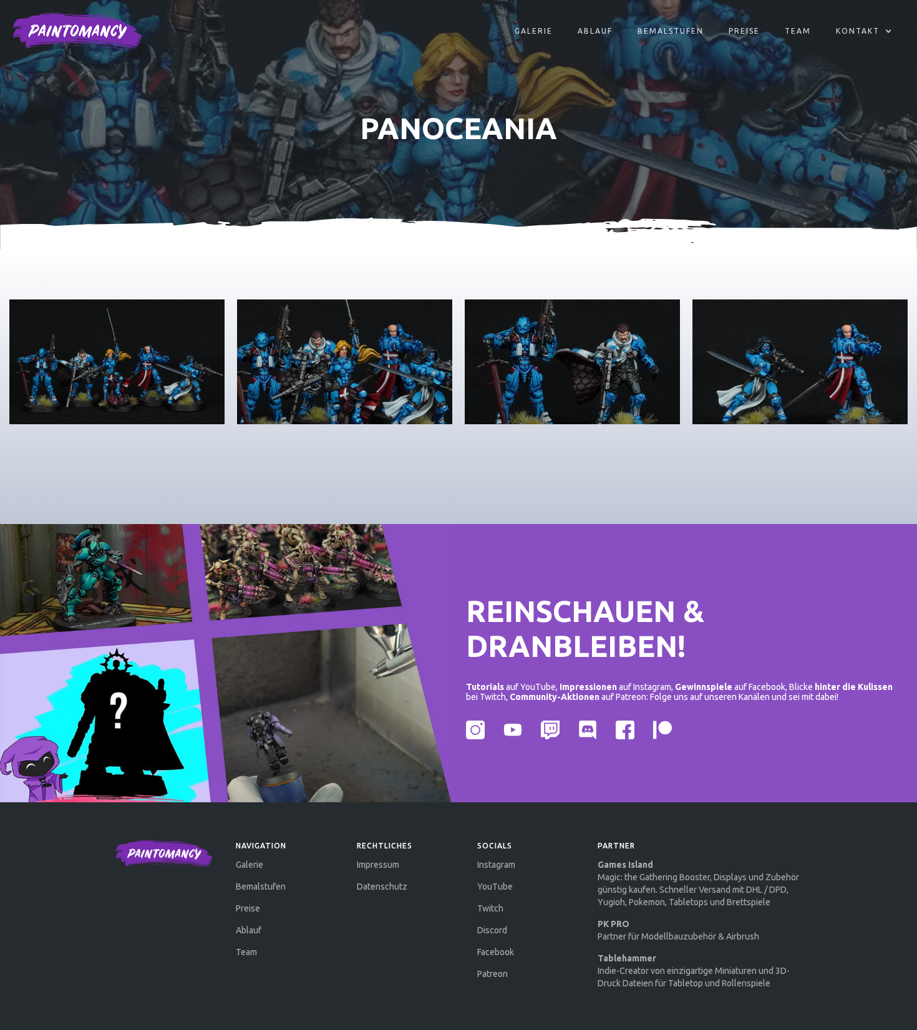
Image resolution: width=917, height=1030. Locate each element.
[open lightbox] (117, 361)
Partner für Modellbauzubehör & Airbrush (678, 930)
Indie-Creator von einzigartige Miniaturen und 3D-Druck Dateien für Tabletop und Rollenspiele (694, 970)
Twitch (490, 908)
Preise (744, 31)
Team (798, 31)
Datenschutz (382, 887)
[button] (864, 31)
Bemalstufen (671, 31)
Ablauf (248, 930)
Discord (492, 930)
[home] (77, 31)
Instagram (496, 865)
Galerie (534, 31)
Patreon (492, 974)
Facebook (495, 952)
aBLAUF (595, 31)
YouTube (495, 887)
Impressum (378, 865)
